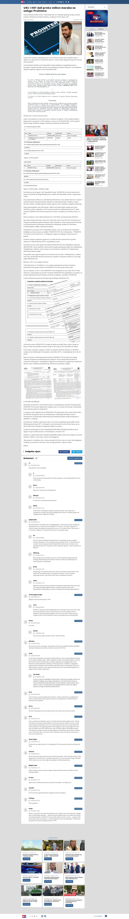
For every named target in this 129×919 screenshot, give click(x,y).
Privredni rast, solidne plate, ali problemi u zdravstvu (52, 900)
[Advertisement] (41, 831)
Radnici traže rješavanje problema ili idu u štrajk (30, 900)
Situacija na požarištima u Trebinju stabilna (30, 855)
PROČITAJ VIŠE (26, 858)
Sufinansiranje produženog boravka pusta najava (73, 855)
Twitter (78, 452)
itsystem (99, 916)
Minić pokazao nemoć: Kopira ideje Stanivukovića (74, 878)
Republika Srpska (53, 838)
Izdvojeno (92, 29)
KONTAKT (44, 2)
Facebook (65, 452)
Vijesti (34, 2)
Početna (30, 2)
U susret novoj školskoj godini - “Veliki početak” (51, 855)
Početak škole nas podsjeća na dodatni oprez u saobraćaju (73, 901)
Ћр (53, 2)
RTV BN (39, 2)
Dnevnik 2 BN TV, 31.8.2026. (31, 877)
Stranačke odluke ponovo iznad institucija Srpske (51, 878)
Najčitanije (100, 29)
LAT (50, 2)
